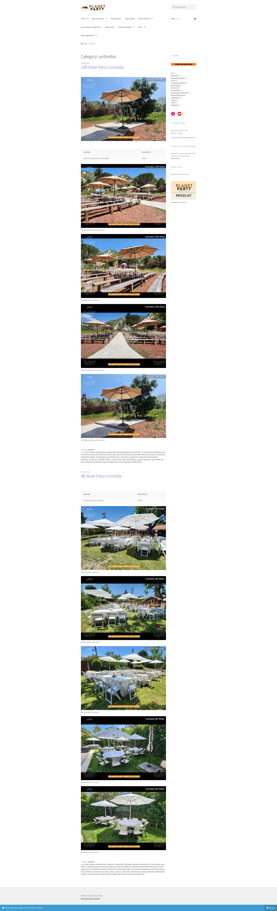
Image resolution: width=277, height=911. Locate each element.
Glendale (128, 452)
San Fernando (100, 457)
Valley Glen (146, 459)
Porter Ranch (85, 457)
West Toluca (119, 462)
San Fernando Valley (113, 457)
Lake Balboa (157, 452)
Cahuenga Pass (101, 452)
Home (83, 19)
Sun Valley (101, 459)
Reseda (92, 457)
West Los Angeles (108, 462)
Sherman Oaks (153, 457)
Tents (140, 27)
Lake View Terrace (92, 867)
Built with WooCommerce (90, 898)
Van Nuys (84, 874)
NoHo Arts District (106, 454)
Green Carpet (130, 19)
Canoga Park (111, 452)
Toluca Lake (121, 459)
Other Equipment (87, 35)
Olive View (144, 454)
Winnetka (127, 462)
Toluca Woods (131, 459)
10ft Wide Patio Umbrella (102, 67)
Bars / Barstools (98, 19)
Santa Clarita (125, 457)
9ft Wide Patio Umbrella (101, 476)
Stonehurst (85, 459)
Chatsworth (120, 452)
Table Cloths (109, 27)
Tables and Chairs (124, 27)
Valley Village (155, 459)
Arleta (87, 452)
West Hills (98, 462)
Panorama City (160, 454)
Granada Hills (136, 452)
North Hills (116, 454)
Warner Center (90, 462)
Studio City (93, 459)
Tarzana (114, 459)
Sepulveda (134, 457)
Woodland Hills (136, 462)
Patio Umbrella (144, 19)
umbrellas (91, 450)
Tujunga (139, 459)
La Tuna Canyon (147, 452)
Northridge (136, 454)
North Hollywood (126, 454)
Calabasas (110, 864)
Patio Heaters (116, 19)
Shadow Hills (142, 457)
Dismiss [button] (272, 908)
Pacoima (151, 454)
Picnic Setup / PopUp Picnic (91, 27)
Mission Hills (94, 454)
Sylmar (107, 459)
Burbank (92, 452)
